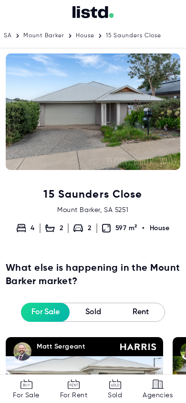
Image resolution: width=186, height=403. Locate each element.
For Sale (45, 312)
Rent (141, 312)
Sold (93, 312)
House (85, 36)
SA (8, 36)
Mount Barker (43, 36)
